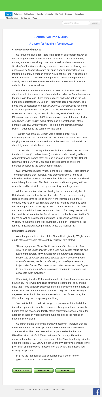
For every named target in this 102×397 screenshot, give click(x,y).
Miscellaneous (12, 18)
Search (95, 23)
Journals (49, 14)
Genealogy (79, 14)
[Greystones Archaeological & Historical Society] (49, 5)
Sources (68, 14)
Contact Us (25, 18)
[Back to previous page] (44, 370)
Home (8, 14)
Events (40, 14)
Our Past (59, 14)
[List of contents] (22, 370)
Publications (29, 14)
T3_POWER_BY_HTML (96, 391)
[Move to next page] (65, 370)
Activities (18, 14)
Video (35, 18)
